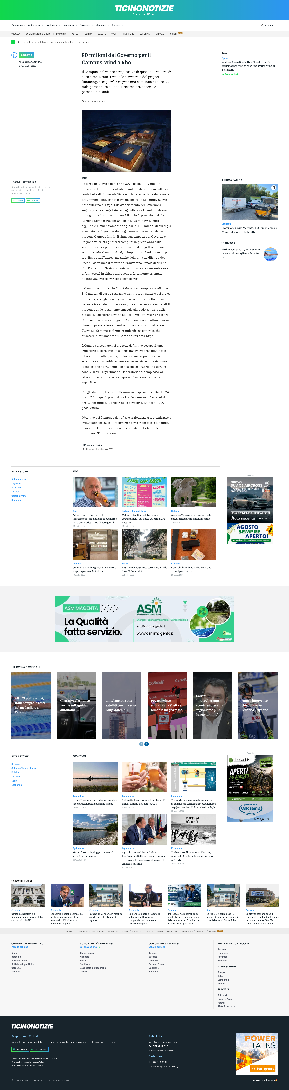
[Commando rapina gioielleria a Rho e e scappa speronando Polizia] (95, 544)
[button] (267, 25)
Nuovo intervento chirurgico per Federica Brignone (255, 705)
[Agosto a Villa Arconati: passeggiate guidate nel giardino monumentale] (193, 492)
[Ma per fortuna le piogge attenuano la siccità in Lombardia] (95, 829)
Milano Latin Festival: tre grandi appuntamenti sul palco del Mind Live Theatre (143, 518)
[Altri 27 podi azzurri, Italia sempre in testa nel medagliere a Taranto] (271, 254)
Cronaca (226, 223)
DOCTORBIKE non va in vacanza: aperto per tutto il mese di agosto (106, 917)
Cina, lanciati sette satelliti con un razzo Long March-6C (121, 705)
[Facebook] (111, 457)
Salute (125, 563)
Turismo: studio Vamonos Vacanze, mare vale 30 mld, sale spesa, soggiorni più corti (192, 855)
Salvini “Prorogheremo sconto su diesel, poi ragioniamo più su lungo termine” (210, 704)
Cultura (175, 511)
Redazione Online (31, 61)
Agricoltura (78, 796)
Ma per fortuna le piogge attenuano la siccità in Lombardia (94, 853)
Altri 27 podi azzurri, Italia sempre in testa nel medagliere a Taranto (53, 41)
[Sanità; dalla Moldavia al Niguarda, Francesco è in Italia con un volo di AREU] (28, 895)
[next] (274, 42)
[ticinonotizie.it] (144, 8)
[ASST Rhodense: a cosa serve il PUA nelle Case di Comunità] (144, 544)
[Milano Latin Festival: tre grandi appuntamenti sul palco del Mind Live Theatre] (144, 492)
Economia (26, 54)
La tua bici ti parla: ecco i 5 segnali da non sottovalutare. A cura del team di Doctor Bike (223, 917)
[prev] (269, 42)
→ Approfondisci (230, 74)
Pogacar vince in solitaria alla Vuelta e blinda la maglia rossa (166, 705)
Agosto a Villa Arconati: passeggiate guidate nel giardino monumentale (191, 516)
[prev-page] (224, 266)
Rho (224, 52)
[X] (118, 457)
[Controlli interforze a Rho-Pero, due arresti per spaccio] (193, 544)
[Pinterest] (126, 457)
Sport (225, 58)
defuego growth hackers (264, 1080)
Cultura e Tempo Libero (134, 511)
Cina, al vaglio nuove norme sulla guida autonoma (75, 705)
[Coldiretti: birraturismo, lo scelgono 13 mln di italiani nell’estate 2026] (144, 777)
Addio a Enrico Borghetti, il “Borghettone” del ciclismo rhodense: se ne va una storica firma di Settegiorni (248, 65)
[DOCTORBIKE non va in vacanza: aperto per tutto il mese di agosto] (106, 895)
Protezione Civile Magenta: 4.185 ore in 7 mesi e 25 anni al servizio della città (249, 230)
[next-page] (229, 266)
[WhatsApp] (134, 457)
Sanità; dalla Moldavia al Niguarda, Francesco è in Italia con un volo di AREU (27, 917)
